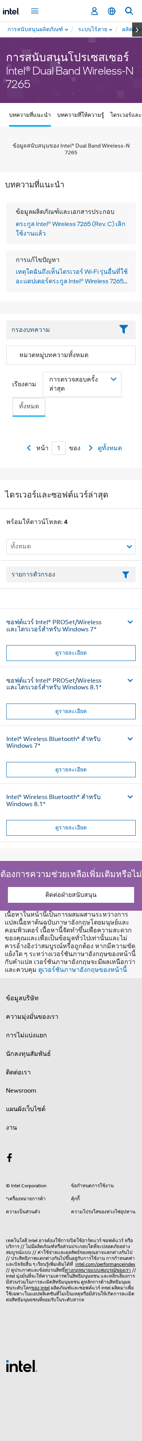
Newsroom (21, 1091)
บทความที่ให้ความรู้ (80, 114)
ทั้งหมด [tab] (29, 406)
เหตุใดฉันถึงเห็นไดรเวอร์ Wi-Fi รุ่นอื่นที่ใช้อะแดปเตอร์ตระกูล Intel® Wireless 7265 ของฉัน (72, 281)
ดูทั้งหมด (110, 448)
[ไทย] (112, 11)
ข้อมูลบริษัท (22, 998)
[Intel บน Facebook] (9, 1159)
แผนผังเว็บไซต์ (25, 1109)
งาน (11, 1128)
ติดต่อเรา (18, 1072)
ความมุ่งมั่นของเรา (32, 1017)
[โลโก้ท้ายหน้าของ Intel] (21, 1366)
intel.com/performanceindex (105, 1264)
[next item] (137, 29)
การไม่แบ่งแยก (26, 1035)
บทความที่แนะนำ (30, 114)
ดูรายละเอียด (71, 652)
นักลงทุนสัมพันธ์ (28, 1054)
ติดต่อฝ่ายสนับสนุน (71, 895)
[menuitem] (93, 29)
